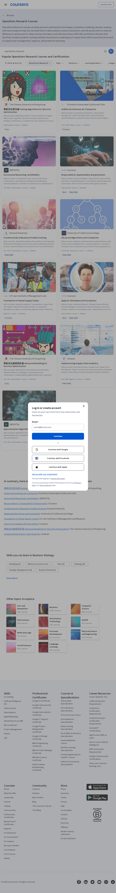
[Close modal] (83, 406)
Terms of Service (45, 485)
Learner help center (58, 478)
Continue (58, 436)
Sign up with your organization (44, 474)
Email (35, 421)
